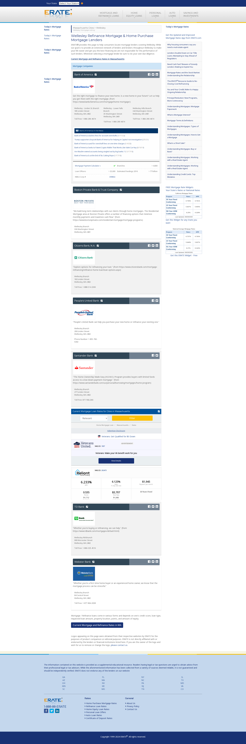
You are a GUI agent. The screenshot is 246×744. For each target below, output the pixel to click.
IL (182, 677)
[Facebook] (149, 74)
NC (142, 680)
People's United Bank (87, 300)
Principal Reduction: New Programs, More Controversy (182, 99)
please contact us (119, 645)
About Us (130, 703)
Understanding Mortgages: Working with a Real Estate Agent (182, 158)
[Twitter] (153, 74)
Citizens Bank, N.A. (85, 245)
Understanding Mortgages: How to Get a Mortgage (183, 136)
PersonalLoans (155, 14)
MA (103, 680)
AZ (63, 680)
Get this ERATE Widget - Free (183, 255)
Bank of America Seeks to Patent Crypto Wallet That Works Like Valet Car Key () (109, 147)
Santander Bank (84, 355)
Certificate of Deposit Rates (99, 718)
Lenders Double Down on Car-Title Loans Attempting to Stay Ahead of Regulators (182, 56)
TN (142, 689)
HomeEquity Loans (134, 14)
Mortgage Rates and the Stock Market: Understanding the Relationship (183, 74)
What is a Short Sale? (176, 143)
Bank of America (84, 74)
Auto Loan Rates (94, 715)
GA (63, 677)
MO (103, 689)
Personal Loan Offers (96, 712)
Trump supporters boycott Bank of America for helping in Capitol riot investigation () (111, 139)
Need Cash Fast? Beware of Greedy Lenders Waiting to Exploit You (182, 65)
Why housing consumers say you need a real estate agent (181, 46)
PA (143, 683)
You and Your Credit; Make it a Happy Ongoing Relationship (182, 90)
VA (182, 686)
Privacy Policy (132, 706)
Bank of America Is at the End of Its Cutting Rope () (97, 155)
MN (63, 686)
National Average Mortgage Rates (184, 229)
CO (182, 689)
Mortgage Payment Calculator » (88, 166)
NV (103, 683)
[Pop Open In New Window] (157, 411)
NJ (143, 686)
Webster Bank (82, 562)
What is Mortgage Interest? (179, 114)
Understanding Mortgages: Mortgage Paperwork (183, 107)
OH (63, 683)
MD (182, 683)
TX (182, 680)
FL (103, 677)
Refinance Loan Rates (96, 706)
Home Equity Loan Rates (97, 709)
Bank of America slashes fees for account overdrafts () (99, 135)
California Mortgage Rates (183, 193)
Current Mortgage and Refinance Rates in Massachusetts (97, 59)
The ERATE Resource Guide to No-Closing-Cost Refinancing (182, 82)
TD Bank (79, 506)
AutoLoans (172, 14)
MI (103, 686)
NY (142, 677)
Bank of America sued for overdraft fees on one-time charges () (102, 143)
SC (63, 689)
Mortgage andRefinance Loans (108, 14)
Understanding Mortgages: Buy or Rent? (181, 150)
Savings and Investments (190, 14)
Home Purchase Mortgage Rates (101, 703)
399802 (112, 177)
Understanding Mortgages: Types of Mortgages (183, 127)
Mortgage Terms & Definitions (180, 120)
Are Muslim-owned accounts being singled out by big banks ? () (103, 151)
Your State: (52, 3)
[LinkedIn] (157, 74)
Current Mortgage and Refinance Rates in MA (97, 625)
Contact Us (131, 709)
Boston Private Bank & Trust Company (96, 189)
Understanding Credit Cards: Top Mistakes (181, 175)
